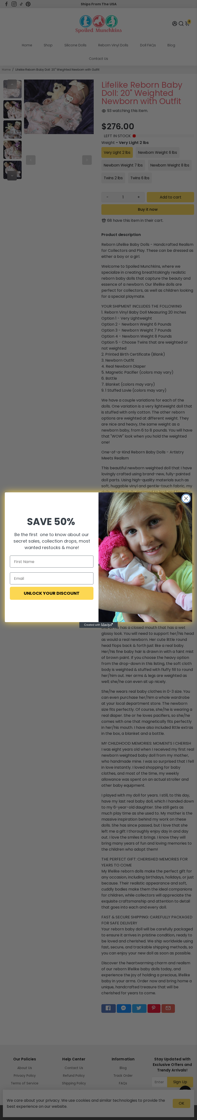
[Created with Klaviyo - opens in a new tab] (98, 625)
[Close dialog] (186, 498)
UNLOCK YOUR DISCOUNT (52, 593)
